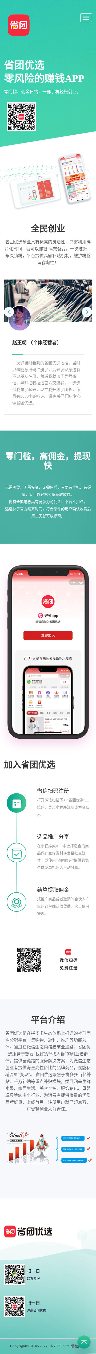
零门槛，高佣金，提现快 (48, 461)
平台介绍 (48, 1020)
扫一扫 (33, 1271)
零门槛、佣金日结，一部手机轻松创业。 (42, 91)
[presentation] (9, 312)
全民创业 (48, 228)
